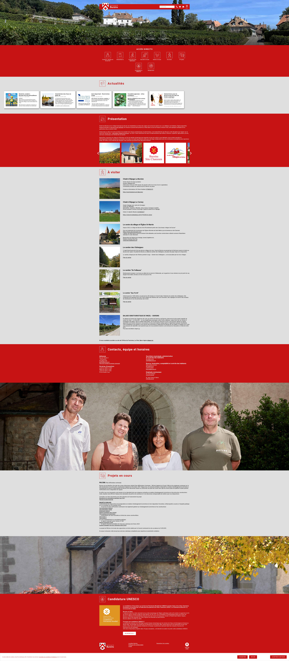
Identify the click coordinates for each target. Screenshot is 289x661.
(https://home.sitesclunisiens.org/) (132, 232)
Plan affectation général (106, 508)
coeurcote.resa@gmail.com (130, 240)
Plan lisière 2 (103, 518)
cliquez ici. (150, 340)
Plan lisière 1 (103, 517)
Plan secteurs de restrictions (107, 514)
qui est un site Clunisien (117, 127)
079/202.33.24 (150, 379)
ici (139, 328)
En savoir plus (129, 633)
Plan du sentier (127, 257)
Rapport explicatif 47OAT (106, 522)
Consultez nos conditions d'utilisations (48, 657)
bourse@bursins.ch (151, 369)
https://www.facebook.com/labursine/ (133, 192)
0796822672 (149, 189)
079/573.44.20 (150, 375)
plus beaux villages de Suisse (120, 133)
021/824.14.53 (103, 360)
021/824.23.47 (150, 366)
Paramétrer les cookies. (162, 643)
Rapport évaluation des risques (108, 512)
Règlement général (104, 511)
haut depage (187, 647)
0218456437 (140, 212)
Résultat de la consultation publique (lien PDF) (112, 498)
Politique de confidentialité (135, 645)
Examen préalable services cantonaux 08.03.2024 (112, 525)
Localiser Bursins (133, 643)
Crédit (130, 646)
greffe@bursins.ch (104, 362)
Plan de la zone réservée (106, 499)
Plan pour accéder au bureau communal (109, 363)
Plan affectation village (105, 509)
